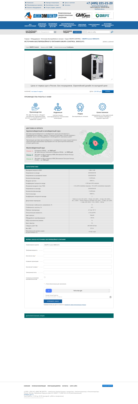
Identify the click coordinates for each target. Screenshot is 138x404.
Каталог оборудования (34, 7)
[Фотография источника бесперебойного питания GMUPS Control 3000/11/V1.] (46, 67)
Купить (107, 91)
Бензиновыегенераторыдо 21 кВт (52, 25)
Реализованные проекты (34, 5)
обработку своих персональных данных (75, 304)
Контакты (67, 5)
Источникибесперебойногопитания (108, 25)
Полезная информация (39, 386)
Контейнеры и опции (52, 5)
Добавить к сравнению (108, 41)
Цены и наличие (70, 2)
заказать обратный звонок (100, 5)
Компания (30, 2)
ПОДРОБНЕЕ (77, 32)
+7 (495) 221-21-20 (99, 3)
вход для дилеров (107, 385)
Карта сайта (73, 386)
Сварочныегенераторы (82, 25)
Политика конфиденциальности (33, 397)
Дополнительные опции (35, 315)
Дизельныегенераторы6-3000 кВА (42, 25)
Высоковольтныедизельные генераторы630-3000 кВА (67, 25)
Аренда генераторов (52, 2)
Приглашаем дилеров (54, 386)
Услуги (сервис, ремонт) (53, 7)
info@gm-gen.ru (99, 9)
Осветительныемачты (94, 25)
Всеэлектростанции (30, 25)
